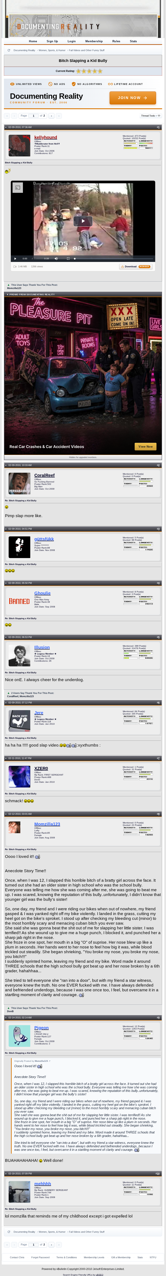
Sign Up (52, 41)
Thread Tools (149, 115)
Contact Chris (17, 1257)
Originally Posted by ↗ (32, 1061)
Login (72, 41)
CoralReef (44, 475)
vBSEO (99, 1275)
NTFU (153, 1257)
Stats (133, 41)
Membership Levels (94, 1257)
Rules (116, 41)
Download (137, 266)
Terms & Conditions (66, 1257)
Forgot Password (40, 1257)
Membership (94, 41)
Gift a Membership (121, 1257)
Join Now (129, 98)
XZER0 (41, 768)
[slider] (114, 258)
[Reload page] (9, 50)
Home (33, 41)
